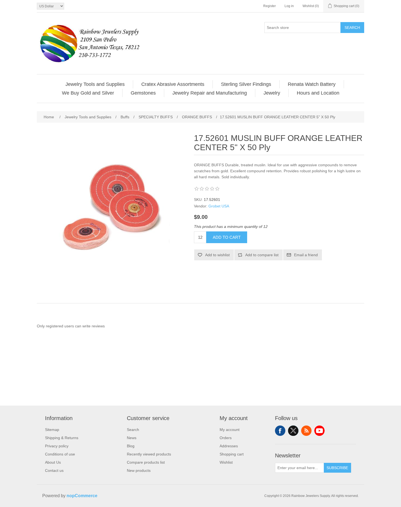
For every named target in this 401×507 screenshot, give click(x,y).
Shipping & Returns (61, 438)
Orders (226, 438)
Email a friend (306, 255)
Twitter (293, 430)
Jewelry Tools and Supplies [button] (95, 84)
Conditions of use (60, 454)
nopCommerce (82, 495)
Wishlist (226, 462)
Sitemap (52, 429)
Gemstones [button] (143, 93)
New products (139, 470)
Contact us (54, 470)
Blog (130, 446)
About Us (53, 462)
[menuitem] (95, 84)
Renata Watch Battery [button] (312, 84)
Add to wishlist (217, 255)
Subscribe (337, 468)
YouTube (319, 430)
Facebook (280, 430)
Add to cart (227, 237)
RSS (306, 430)
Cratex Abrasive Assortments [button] (172, 84)
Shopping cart (232, 454)
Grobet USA (218, 206)
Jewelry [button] (272, 93)
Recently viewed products (149, 454)
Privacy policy (56, 446)
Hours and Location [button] (318, 93)
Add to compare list (262, 255)
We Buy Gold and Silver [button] (88, 93)
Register (269, 6)
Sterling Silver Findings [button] (246, 84)
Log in (289, 6)
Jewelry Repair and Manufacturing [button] (209, 93)
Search (352, 27)
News (131, 438)
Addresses (229, 446)
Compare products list (146, 462)
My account (230, 429)
